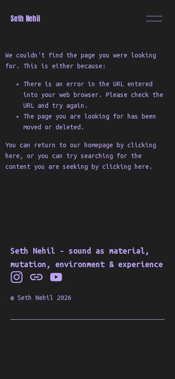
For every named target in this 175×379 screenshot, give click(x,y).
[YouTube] (56, 277)
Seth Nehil (24, 18)
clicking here (125, 166)
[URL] (36, 277)
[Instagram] (16, 277)
